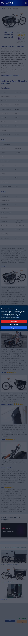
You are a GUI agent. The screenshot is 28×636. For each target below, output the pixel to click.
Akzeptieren (14, 328)
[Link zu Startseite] (7, 3)
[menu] (25, 3)
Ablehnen (14, 321)
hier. (18, 317)
